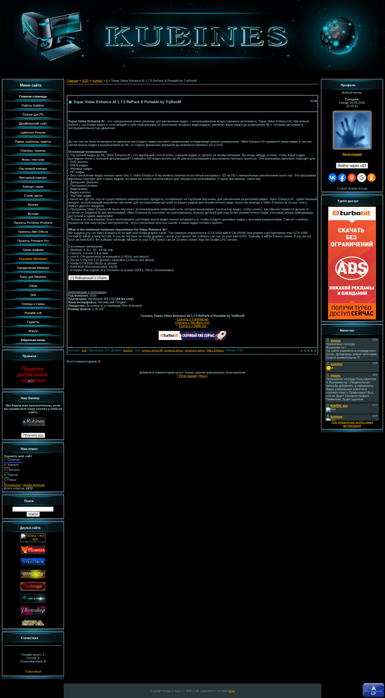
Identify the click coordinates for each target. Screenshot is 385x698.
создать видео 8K (152, 350)
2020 (85, 80)
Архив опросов (34, 485)
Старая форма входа (352, 188)
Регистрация (188, 375)
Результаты (12, 485)
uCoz (232, 691)
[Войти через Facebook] (342, 177)
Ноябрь (97, 80)
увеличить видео (195, 350)
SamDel (127, 350)
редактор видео (173, 350)
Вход (202, 375)
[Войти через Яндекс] (352, 177)
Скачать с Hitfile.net (192, 326)
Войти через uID (352, 166)
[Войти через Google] (361, 177)
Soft (84, 350)
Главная (72, 80)
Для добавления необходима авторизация (352, 424)
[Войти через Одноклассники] (371, 177)
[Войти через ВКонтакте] (332, 177)
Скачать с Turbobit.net (192, 319)
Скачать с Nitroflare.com (192, 322)
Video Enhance (215, 350)
